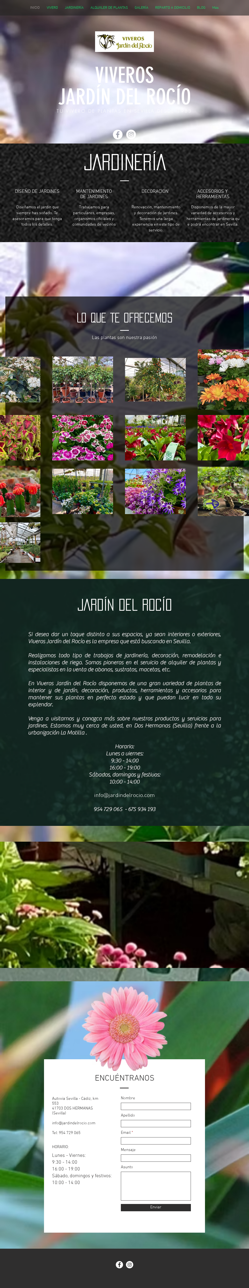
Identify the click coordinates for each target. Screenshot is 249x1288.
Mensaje (128, 1150)
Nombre (128, 1098)
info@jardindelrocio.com (124, 795)
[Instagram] (131, 134)
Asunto (127, 1167)
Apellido (128, 1116)
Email (126, 1133)
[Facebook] (118, 134)
